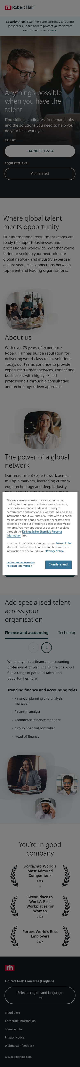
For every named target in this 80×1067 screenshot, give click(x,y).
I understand (58, 564)
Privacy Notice (55, 551)
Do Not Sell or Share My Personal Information (21, 564)
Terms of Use (63, 543)
